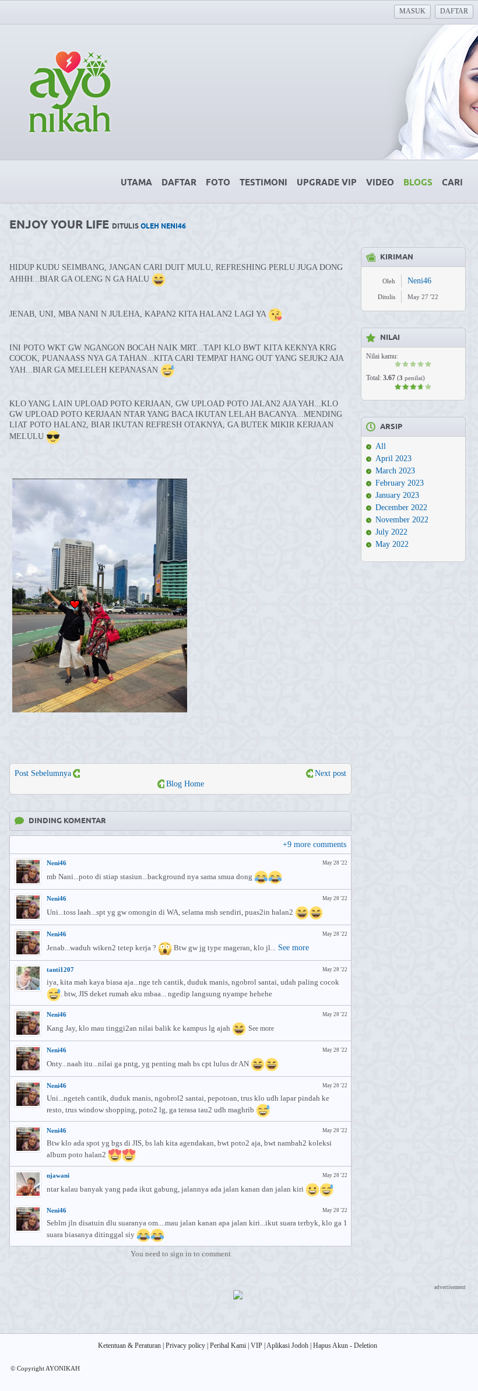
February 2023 (399, 483)
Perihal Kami (228, 1345)
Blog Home (185, 783)
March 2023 (395, 470)
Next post (330, 773)
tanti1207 (60, 969)
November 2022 (401, 519)
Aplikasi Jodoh (287, 1345)
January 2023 (397, 495)
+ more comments (314, 844)
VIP (256, 1345)
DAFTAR (454, 11)
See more (293, 947)
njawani (58, 1175)
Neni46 (56, 862)
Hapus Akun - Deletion (345, 1345)
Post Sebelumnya (43, 773)
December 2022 (401, 507)
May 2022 (392, 544)
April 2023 (393, 458)
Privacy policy (185, 1345)
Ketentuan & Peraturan (129, 1345)
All (380, 446)
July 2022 (391, 532)
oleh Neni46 (163, 226)
